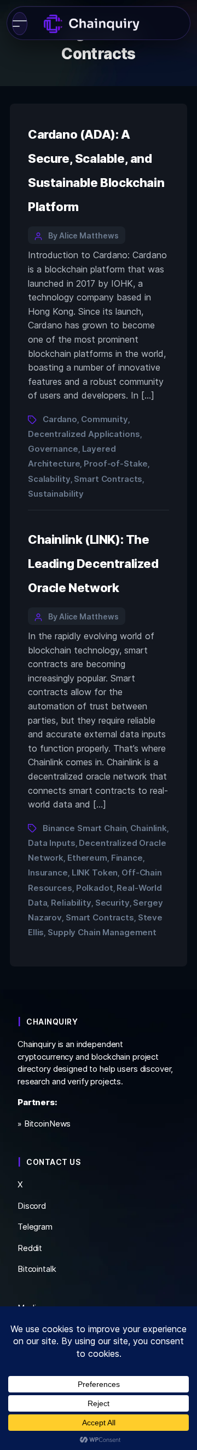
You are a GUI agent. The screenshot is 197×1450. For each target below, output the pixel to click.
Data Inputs (52, 843)
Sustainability (56, 493)
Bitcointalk (37, 1269)
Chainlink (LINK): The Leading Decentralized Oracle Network (93, 563)
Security (112, 902)
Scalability (49, 479)
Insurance (48, 872)
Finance (127, 857)
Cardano (60, 419)
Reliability (71, 902)
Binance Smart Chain (84, 828)
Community (104, 419)
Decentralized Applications (84, 434)
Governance (53, 448)
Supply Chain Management (102, 932)
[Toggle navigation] (19, 23)
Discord (32, 1206)
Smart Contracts (108, 479)
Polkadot (94, 888)
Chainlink (148, 828)
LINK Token (95, 872)
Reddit (30, 1248)
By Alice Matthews (83, 235)
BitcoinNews (47, 1123)
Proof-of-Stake (116, 463)
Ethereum (87, 857)
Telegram (35, 1226)
